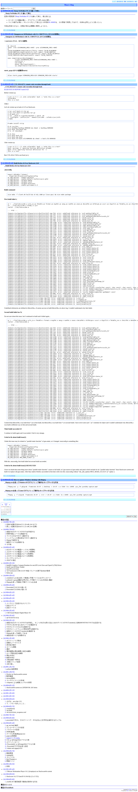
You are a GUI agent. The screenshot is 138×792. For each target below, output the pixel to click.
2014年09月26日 (7, 84)
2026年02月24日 (9, 585)
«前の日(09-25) (119, 1)
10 (5, 660)
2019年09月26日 (7, 480)
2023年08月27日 (9, 706)
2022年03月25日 (9, 764)
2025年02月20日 (9, 615)
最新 (125, 1)
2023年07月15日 (9, 715)
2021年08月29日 (9, 779)
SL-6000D (52, 22)
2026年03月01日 (9, 575)
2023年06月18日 (9, 718)
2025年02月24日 (9, 610)
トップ (113, 1)
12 (5, 664)
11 (5, 662)
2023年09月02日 (9, 699)
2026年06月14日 (9, 547)
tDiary (130, 789)
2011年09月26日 (7, 34)
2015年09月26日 (7, 163)
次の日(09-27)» (130, 1)
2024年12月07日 (9, 672)
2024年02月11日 (9, 690)
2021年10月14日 (9, 769)
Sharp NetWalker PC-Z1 (23, 16)
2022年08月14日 (9, 723)
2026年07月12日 (9, 522)
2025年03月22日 (9, 601)
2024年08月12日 (9, 685)
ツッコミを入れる (9, 30)
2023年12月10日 (9, 693)
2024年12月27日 (9, 667)
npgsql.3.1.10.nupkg (13, 738)
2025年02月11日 (9, 620)
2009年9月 (5, 504)
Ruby (127, 790)
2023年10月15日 (9, 696)
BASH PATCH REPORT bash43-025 (16, 89)
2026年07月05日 (9, 529)
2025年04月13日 (9, 598)
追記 (136, 1)
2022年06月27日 (9, 751)
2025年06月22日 (9, 592)
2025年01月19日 (9, 638)
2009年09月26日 (7, 11)
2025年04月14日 (9, 595)
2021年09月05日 (9, 774)
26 (10, 512)
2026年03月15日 (9, 563)
